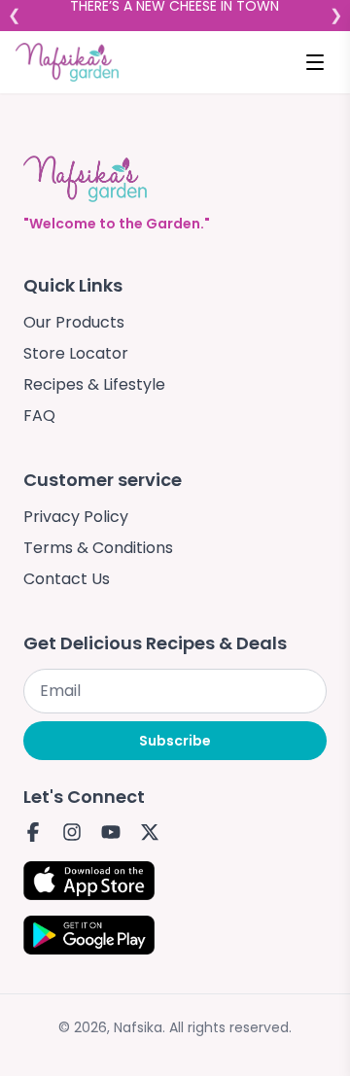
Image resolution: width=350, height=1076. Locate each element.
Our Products (73, 322)
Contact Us (66, 579)
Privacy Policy (75, 516)
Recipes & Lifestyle (94, 384)
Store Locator (75, 353)
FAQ (39, 415)
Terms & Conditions (98, 548)
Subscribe (175, 740)
